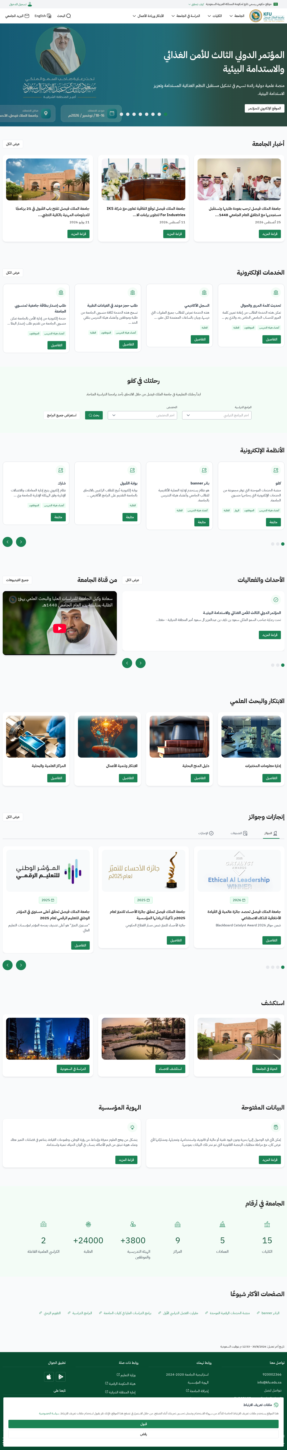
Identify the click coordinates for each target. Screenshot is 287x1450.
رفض (143, 1434)
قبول (143, 1424)
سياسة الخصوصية (49, 1413)
